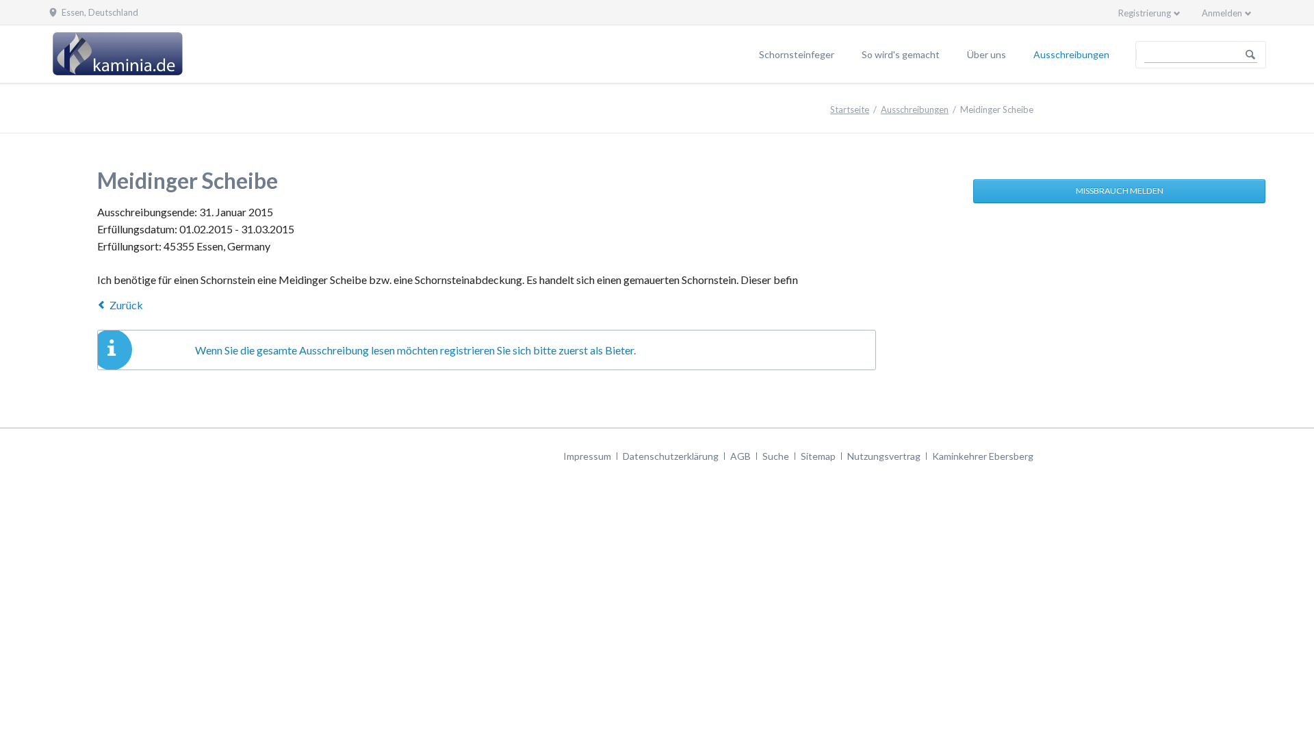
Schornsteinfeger (796, 54)
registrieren (467, 349)
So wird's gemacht (901, 54)
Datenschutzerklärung (671, 456)
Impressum (587, 456)
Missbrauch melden (1119, 190)
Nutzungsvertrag (883, 456)
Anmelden (1222, 13)
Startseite (849, 109)
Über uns (986, 54)
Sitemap (818, 456)
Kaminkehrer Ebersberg (982, 456)
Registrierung (1144, 13)
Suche (775, 456)
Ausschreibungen (1071, 54)
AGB (740, 456)
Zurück (126, 304)
